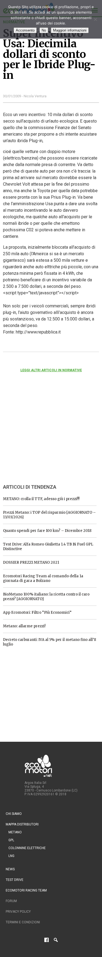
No (44, 30)
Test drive (14, 880)
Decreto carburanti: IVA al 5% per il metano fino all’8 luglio (49, 642)
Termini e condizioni (23, 922)
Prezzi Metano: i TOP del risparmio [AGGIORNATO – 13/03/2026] (49, 514)
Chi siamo (14, 814)
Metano (15, 832)
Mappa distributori (22, 824)
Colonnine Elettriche (27, 848)
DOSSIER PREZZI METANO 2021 (31, 562)
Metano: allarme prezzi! (24, 626)
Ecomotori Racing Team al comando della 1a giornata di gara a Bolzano (43, 578)
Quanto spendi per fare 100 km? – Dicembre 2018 (47, 530)
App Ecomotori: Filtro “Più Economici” (37, 612)
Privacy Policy (18, 912)
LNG (11, 856)
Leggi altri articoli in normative (51, 370)
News (10, 869)
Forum (11, 901)
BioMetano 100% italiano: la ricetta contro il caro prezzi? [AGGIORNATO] (46, 596)
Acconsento (25, 30)
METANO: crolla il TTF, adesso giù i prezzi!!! (41, 499)
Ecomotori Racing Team (26, 890)
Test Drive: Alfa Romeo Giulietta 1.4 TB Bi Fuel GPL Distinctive (48, 546)
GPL (11, 840)
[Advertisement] (44, 435)
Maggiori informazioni (69, 30)
